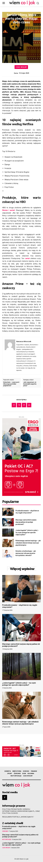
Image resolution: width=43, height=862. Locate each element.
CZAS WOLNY (21, 67)
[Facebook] (14, 405)
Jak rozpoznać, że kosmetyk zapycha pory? (29, 383)
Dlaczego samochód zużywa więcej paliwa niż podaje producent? (26, 522)
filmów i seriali (8, 210)
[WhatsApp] (29, 405)
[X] (19, 405)
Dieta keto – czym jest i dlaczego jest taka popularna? (11, 383)
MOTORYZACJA (6, 839)
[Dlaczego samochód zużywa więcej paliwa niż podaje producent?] (8, 522)
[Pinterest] (24, 405)
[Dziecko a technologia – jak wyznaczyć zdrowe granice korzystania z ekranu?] (8, 553)
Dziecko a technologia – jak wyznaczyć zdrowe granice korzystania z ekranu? (26, 553)
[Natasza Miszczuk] (10, 355)
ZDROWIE (5, 831)
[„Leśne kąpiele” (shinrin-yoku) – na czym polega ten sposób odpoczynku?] (8, 533)
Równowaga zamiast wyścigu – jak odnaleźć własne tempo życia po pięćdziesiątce (28, 543)
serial (27, 258)
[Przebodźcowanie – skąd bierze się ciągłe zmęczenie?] (8, 512)
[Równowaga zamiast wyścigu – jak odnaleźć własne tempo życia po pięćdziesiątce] (8, 543)
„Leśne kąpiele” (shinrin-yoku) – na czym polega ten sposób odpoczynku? (27, 532)
